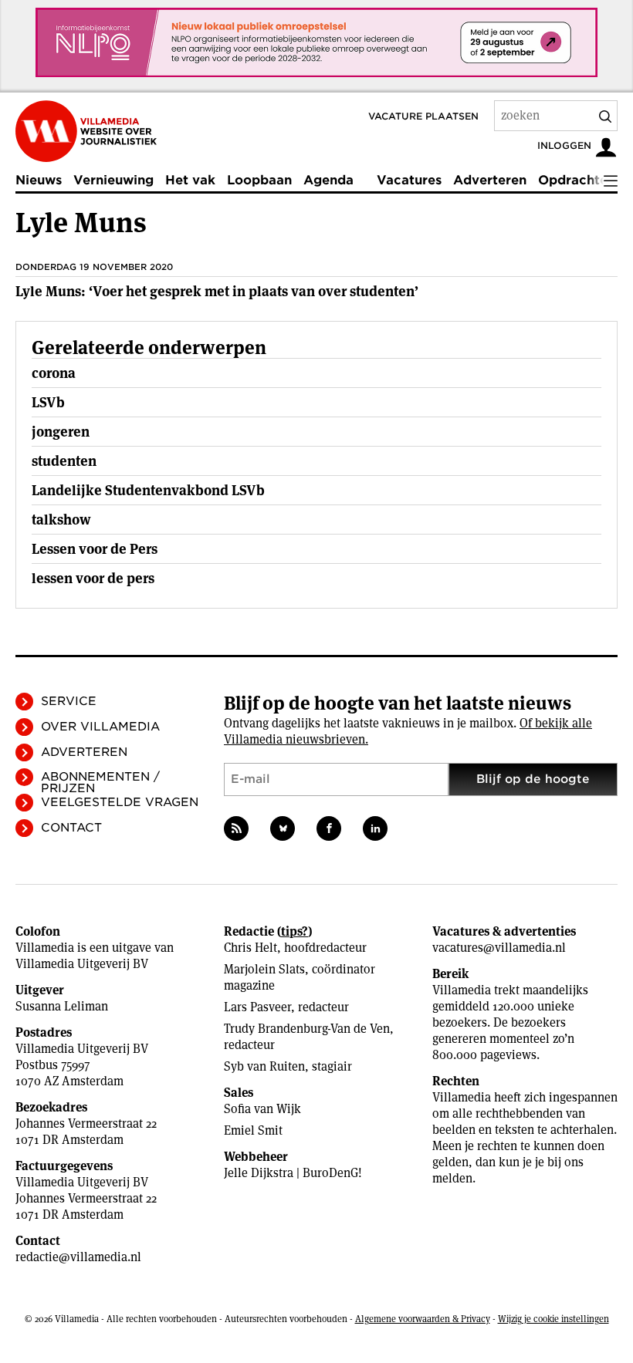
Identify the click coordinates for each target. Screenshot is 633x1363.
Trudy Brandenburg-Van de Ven (307, 1029)
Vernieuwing (113, 180)
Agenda (328, 180)
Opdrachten (576, 180)
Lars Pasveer (257, 1007)
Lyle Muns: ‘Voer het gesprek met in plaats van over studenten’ (216, 291)
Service (68, 701)
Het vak (190, 180)
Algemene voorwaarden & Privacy (422, 1318)
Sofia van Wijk (262, 1109)
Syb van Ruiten (264, 1066)
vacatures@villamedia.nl (499, 948)
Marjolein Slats (264, 969)
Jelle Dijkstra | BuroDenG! (293, 1173)
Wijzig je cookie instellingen (553, 1318)
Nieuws (38, 180)
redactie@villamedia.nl (78, 1257)
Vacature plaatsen (423, 116)
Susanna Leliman (61, 1006)
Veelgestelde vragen (119, 802)
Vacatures (409, 180)
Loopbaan (259, 180)
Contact (71, 828)
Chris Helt (250, 948)
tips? (294, 931)
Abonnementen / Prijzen (100, 782)
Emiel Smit (253, 1130)
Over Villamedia (100, 727)
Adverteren (489, 180)
